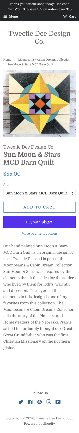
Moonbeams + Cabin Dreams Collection (44, 59)
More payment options (40, 233)
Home (7, 59)
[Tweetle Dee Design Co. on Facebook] (30, 402)
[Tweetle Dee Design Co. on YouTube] (58, 402)
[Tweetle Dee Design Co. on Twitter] (20, 402)
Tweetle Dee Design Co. (39, 37)
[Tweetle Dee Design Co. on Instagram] (48, 402)
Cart (72, 16)
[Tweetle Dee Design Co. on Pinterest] (39, 402)
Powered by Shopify (39, 423)
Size (7, 185)
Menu (13, 16)
